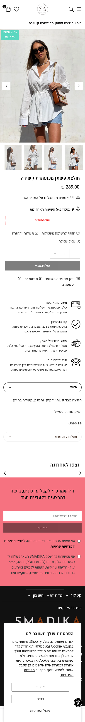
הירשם (42, 528)
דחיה (40, 699)
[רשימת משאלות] (16, 9)
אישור (40, 687)
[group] (42, 86)
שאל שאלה (68, 241)
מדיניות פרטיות (62, 546)
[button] (79, 86)
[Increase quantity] (55, 253)
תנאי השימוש (13, 540)
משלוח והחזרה (23, 233)
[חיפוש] (71, 9)
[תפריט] (79, 9)
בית (79, 23)
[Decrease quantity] (75, 253)
